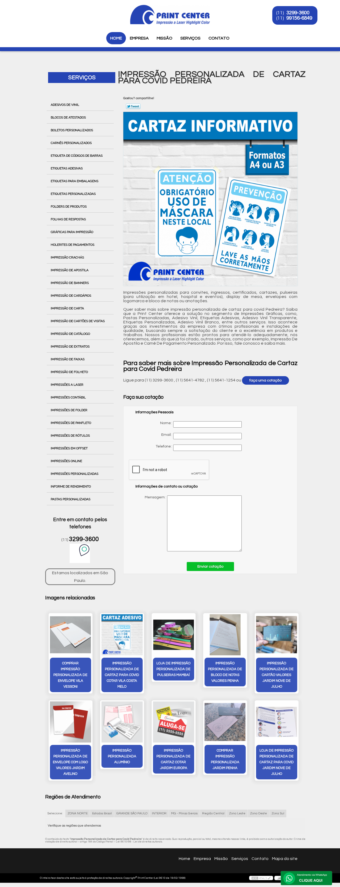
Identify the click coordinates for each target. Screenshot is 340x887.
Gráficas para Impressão (72, 232)
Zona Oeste (258, 813)
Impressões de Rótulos (70, 435)
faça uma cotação (265, 380)
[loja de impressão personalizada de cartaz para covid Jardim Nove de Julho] (277, 722)
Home (116, 38)
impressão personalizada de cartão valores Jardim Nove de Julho (277, 674)
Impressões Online (66, 461)
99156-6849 (299, 18)
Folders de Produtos (69, 206)
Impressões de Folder (69, 410)
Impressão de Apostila (69, 270)
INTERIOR (159, 813)
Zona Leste (237, 813)
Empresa (139, 38)
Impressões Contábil (68, 397)
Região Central (213, 813)
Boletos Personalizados (72, 130)
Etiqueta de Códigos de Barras (77, 155)
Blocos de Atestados (68, 117)
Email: (167, 435)
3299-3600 (297, 12)
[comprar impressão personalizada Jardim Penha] (225, 722)
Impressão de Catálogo (70, 334)
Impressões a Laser (67, 385)
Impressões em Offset (69, 448)
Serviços (190, 38)
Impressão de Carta (67, 308)
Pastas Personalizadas (70, 499)
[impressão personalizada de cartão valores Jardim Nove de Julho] (277, 634)
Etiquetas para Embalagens (74, 181)
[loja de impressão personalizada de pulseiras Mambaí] (174, 634)
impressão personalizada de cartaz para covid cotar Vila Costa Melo (122, 674)
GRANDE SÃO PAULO (131, 813)
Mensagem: (190, 523)
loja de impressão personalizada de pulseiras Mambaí (173, 669)
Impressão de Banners (70, 283)
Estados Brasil (102, 813)
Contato (219, 38)
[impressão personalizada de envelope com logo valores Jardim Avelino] (70, 722)
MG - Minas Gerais (184, 813)
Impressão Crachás (67, 257)
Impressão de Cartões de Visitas (78, 321)
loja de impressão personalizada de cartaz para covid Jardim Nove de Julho (277, 762)
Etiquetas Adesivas (67, 168)
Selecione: (55, 813)
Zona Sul (277, 813)
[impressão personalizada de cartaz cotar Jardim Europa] (174, 722)
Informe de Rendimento (71, 486)
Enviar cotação (210, 566)
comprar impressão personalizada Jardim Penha (225, 759)
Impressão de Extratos (70, 346)
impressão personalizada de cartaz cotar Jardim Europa (173, 759)
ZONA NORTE (77, 813)
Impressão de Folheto (69, 372)
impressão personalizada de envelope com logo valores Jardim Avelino (70, 762)
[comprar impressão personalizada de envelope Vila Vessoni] (70, 634)
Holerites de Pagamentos (72, 245)
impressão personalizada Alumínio (122, 756)
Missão (164, 38)
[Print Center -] (42, 10)
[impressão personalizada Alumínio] (122, 722)
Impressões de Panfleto (71, 423)
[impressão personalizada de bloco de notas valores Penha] (225, 634)
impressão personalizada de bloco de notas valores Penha (225, 672)
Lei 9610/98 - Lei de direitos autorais (139, 841)
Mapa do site (285, 859)
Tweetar (133, 106)
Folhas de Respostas (68, 219)
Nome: (166, 423)
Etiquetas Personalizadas (73, 194)
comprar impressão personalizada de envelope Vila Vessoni (70, 674)
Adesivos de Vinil (65, 105)
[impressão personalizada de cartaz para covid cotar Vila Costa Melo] (122, 634)
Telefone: (164, 446)
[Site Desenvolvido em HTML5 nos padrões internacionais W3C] (261, 878)
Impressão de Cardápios (71, 295)
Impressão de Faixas (67, 359)
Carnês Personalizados (71, 143)
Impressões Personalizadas (74, 474)
